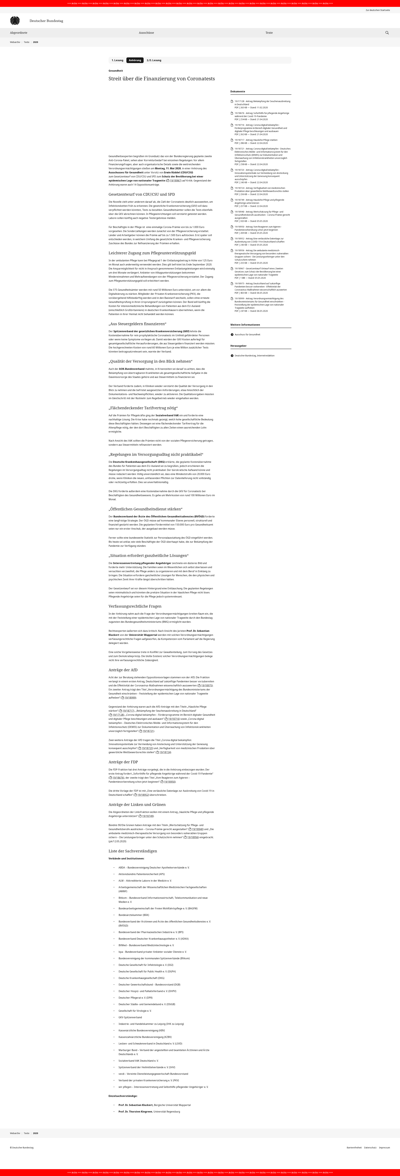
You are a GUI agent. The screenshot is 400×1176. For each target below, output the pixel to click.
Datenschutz (370, 1147)
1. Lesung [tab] (117, 60)
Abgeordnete (18, 32)
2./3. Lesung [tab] (154, 60)
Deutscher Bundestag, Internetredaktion (255, 355)
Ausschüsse (146, 32)
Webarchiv (15, 42)
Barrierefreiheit (354, 1147)
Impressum (384, 1147)
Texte (269, 32)
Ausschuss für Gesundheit (247, 334)
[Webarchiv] (36, 20)
